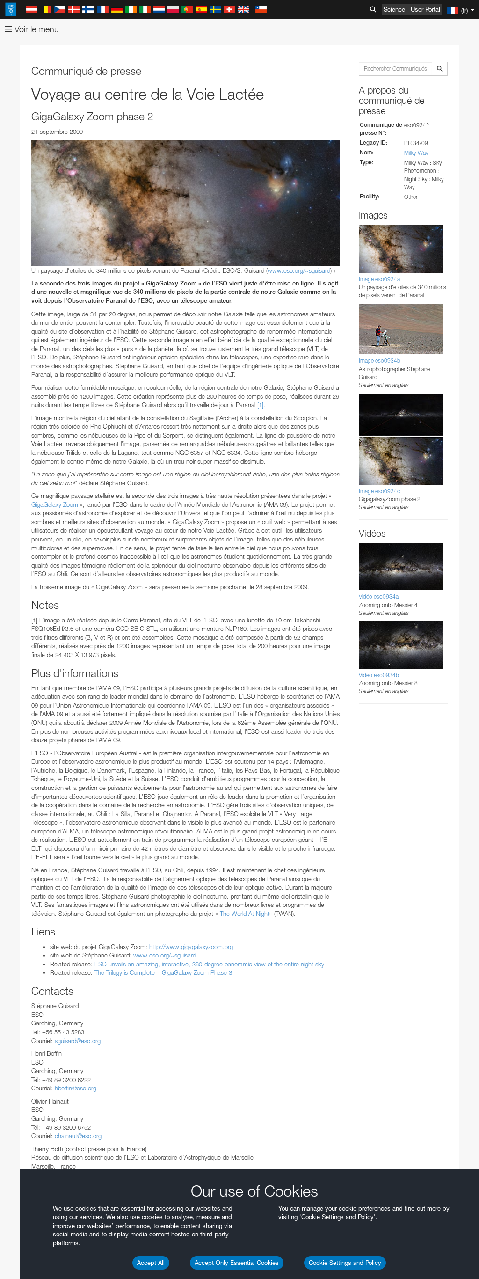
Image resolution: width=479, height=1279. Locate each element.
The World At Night (244, 913)
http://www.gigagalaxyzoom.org (191, 946)
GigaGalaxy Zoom (54, 504)
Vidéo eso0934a (379, 596)
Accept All (151, 1262)
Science (394, 9)
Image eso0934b (379, 360)
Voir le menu (35, 29)
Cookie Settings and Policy (345, 1262)
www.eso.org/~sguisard (299, 270)
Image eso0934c (379, 491)
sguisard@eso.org (78, 1041)
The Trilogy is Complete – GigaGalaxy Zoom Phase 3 (163, 972)
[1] (260, 405)
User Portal (425, 9)
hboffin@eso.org (75, 1088)
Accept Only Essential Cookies (237, 1262)
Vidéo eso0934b (379, 675)
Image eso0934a (379, 279)
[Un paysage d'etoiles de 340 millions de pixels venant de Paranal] (185, 203)
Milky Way (416, 152)
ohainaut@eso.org (78, 1136)
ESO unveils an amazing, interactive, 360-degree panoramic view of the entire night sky (209, 964)
